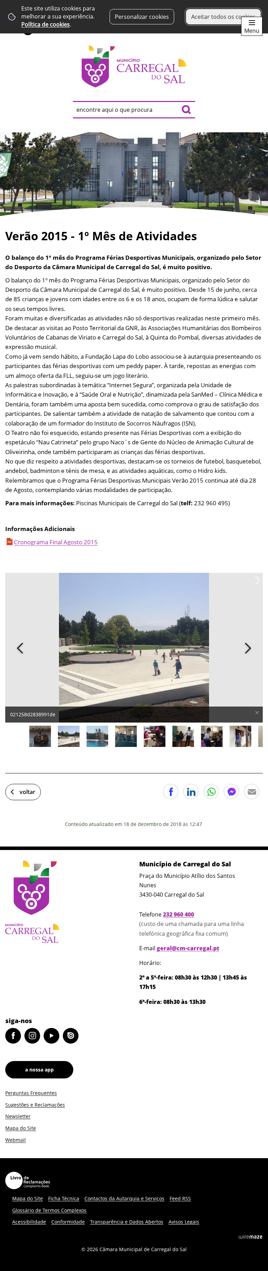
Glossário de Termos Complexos (49, 1210)
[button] (40, 736)
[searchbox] (134, 109)
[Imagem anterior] (20, 648)
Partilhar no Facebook (170, 791)
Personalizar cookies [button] (142, 17)
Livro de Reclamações (27, 1180)
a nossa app (39, 1069)
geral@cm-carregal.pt (188, 948)
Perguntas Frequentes (31, 1093)
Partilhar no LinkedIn (191, 791)
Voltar (27, 792)
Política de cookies (45, 24)
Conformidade (68, 1221)
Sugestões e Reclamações (35, 1104)
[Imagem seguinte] (248, 648)
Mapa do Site (20, 1128)
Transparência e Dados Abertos (126, 1221)
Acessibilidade (29, 1221)
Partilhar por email (251, 791)
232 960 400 (178, 914)
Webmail (15, 1140)
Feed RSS (180, 1198)
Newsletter (18, 1116)
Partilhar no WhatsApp (211, 791)
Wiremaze (250, 1236)
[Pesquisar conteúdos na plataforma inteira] (186, 109)
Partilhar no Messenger (231, 791)
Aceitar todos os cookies (223, 17)
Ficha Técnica (63, 1198)
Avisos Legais (184, 1221)
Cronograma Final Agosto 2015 (56, 542)
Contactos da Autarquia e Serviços (124, 1198)
